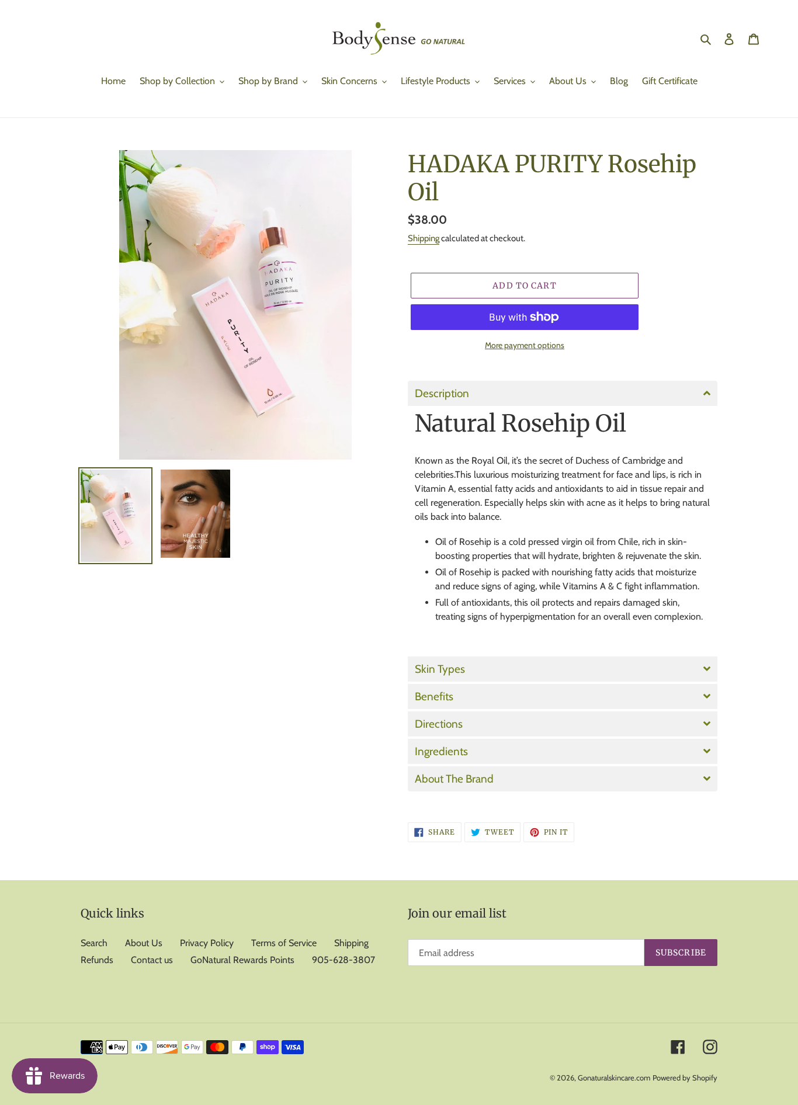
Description (442, 393)
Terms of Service (284, 942)
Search (94, 942)
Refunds (97, 959)
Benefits (434, 696)
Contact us (152, 959)
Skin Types (440, 669)
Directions (439, 723)
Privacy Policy (207, 942)
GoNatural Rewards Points (242, 959)
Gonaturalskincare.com (614, 1077)
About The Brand (455, 778)
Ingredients (441, 751)
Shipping (423, 238)
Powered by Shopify (685, 1077)
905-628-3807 (343, 959)
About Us (143, 942)
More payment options (524, 345)
